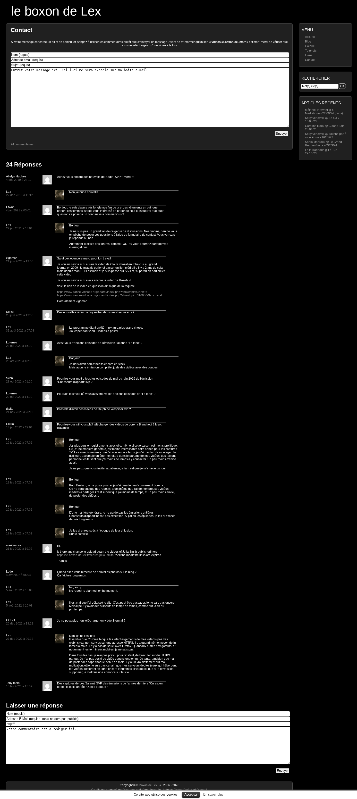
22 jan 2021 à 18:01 (19, 228)
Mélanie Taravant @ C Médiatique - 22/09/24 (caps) (324, 111)
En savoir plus (213, 794)
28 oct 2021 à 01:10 (19, 381)
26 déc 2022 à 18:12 (19, 623)
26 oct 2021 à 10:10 (19, 361)
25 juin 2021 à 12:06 (19, 315)
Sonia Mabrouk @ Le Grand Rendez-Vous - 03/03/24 (323, 143)
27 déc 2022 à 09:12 (19, 639)
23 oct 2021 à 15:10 (19, 346)
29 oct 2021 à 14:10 (19, 397)
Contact (310, 60)
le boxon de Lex (56, 11)
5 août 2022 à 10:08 (19, 590)
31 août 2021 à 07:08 (20, 330)
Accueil (310, 37)
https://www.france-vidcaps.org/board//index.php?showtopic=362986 (102, 292)
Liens (308, 55)
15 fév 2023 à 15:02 (19, 686)
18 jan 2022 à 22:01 (19, 427)
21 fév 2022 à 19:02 (19, 548)
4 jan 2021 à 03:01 (18, 210)
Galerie (310, 46)
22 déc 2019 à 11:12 (19, 195)
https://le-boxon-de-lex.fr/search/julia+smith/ (85, 555)
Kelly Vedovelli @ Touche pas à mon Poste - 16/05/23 (326, 135)
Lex (8, 191)
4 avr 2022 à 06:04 (18, 575)
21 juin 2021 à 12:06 (19, 261)
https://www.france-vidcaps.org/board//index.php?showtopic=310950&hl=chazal (109, 295)
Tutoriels (310, 50)
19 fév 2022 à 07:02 (19, 442)
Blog (308, 41)
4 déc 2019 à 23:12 (19, 180)
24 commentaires (22, 144)
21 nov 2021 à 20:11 (19, 412)
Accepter (190, 794)
